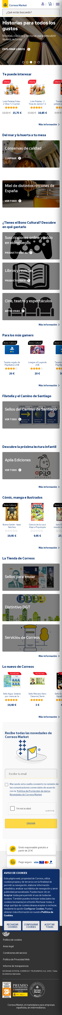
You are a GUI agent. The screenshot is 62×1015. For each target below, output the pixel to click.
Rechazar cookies (12, 925)
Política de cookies (12, 939)
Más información (48, 124)
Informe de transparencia (15, 966)
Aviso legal (8, 946)
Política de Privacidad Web (16, 959)
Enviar (31, 823)
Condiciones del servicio (15, 952)
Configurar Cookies (31, 925)
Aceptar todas (50, 925)
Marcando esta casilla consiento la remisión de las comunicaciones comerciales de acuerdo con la (34, 789)
